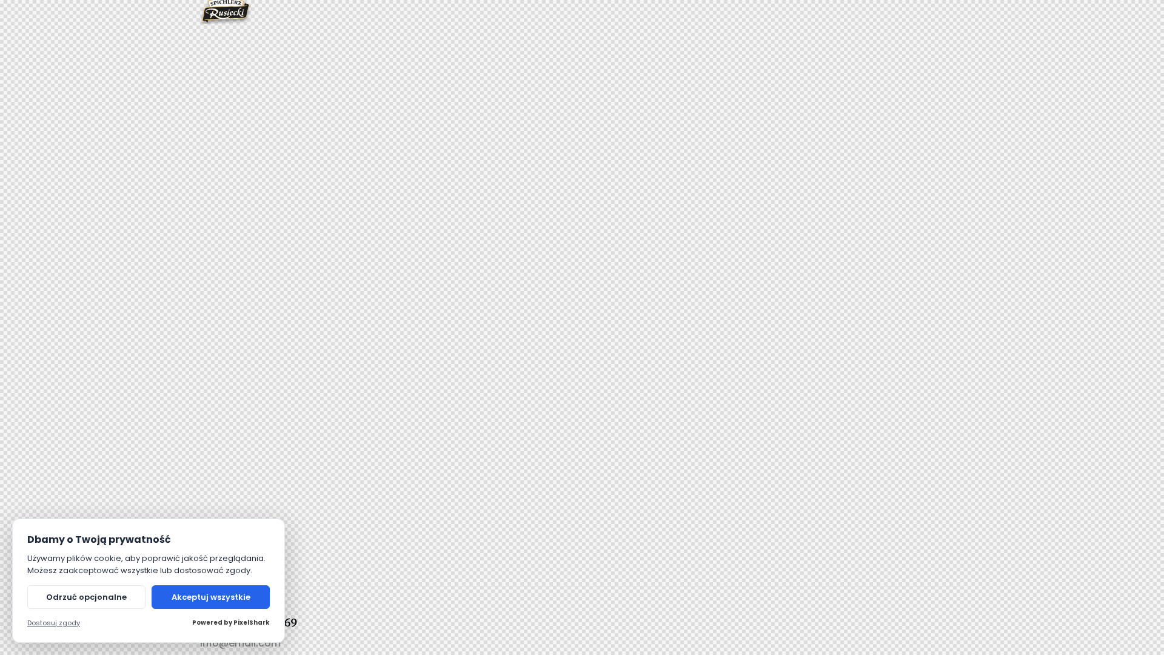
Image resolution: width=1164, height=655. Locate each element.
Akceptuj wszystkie (211, 597)
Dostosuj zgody (53, 623)
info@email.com (240, 643)
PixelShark (251, 622)
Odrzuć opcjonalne (86, 597)
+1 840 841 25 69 (249, 621)
